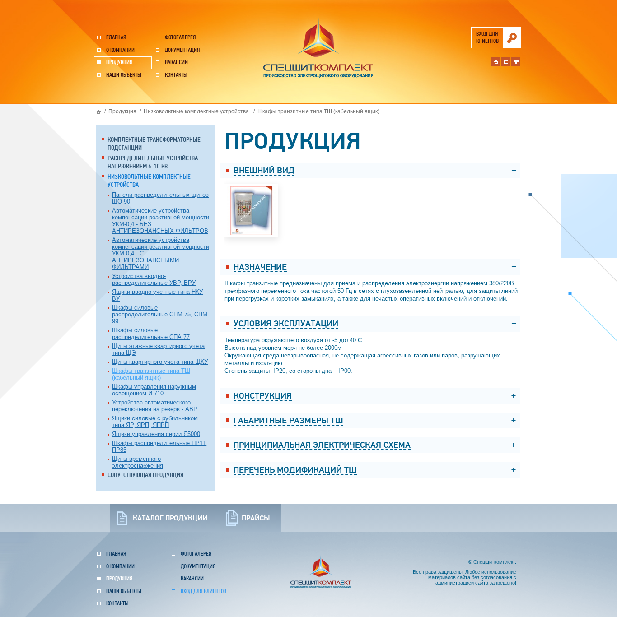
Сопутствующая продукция (145, 475)
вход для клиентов (487, 38)
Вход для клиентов (203, 591)
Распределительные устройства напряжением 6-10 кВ (153, 162)
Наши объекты (123, 75)
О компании (120, 50)
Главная (116, 37)
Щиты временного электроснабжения (137, 462)
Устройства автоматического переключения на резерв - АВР (154, 406)
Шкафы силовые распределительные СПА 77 (151, 333)
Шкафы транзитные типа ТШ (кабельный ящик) (151, 374)
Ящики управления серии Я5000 (156, 434)
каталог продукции (170, 518)
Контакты (176, 75)
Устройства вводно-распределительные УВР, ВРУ (154, 279)
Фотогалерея (180, 37)
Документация (182, 50)
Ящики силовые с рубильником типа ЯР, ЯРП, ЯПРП (155, 421)
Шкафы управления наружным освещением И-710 (154, 390)
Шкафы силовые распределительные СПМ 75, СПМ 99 (159, 314)
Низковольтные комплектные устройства (197, 111)
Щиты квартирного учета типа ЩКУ (160, 361)
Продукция (119, 62)
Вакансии (176, 62)
